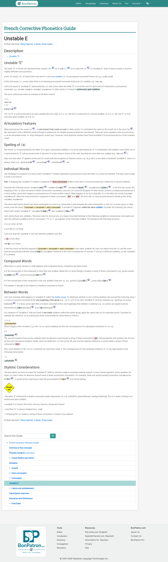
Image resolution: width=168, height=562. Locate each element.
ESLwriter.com (92, 532)
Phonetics (61, 548)
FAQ (87, 548)
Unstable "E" (14, 56)
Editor (79, 3)
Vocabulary (90, 3)
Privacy (88, 544)
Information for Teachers (96, 540)
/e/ (49, 68)
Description (26, 44)
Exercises (47, 44)
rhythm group (60, 297)
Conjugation (62, 544)
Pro (126, 3)
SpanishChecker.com (95, 536)
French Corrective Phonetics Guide (24, 443)
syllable (58, 76)
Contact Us (136, 536)
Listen (37, 44)
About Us (116, 3)
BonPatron (29, 3)
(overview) (21, 453)
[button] (148, 3)
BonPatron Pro (137, 540)
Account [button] (136, 3)
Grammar (104, 3)
